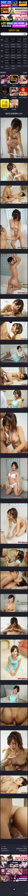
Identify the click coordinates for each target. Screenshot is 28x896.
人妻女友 (19, 60)
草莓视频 (19, 66)
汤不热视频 (25, 66)
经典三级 (13, 52)
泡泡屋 (13, 68)
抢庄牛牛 (25, 41)
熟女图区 (19, 57)
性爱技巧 (25, 63)
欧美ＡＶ (19, 44)
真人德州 (13, 39)
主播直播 (19, 46)
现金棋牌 (19, 41)
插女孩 (7, 66)
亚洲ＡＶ (7, 44)
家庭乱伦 (13, 60)
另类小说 (13, 63)
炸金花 (13, 41)
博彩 (2, 40)
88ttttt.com (14, 30)
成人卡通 (19, 49)
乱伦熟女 (19, 52)
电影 (2, 50)
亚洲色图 (13, 55)
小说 (2, 61)
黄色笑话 (19, 63)
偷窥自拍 (7, 55)
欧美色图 (19, 55)
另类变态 (25, 52)
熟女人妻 (7, 46)
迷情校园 (7, 63)
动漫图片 (25, 55)
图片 (2, 56)
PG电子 (6, 39)
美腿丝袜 (7, 57)
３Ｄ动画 (25, 44)
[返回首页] (26, 893)
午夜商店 (13, 66)
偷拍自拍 (13, 49)
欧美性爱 (25, 49)
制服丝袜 (7, 52)
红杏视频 (7, 68)
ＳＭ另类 (25, 46)
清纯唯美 (13, 57)
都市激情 (7, 60)
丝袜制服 (13, 46)
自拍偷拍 (13, 44)
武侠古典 (25, 60)
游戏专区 (25, 39)
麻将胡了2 (7, 41)
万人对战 (19, 39)
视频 (2, 45)
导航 (2, 67)
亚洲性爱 (7, 49)
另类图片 (25, 57)
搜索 (25, 34)
